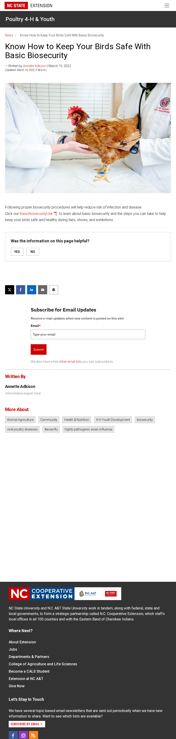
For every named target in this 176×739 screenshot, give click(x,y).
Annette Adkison (35, 66)
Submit (38, 349)
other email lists (70, 361)
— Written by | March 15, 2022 (38, 66)
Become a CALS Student (29, 671)
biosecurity (145, 420)
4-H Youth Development (113, 420)
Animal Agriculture (20, 420)
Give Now (17, 686)
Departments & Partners (29, 657)
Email (36, 326)
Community (48, 420)
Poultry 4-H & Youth (30, 19)
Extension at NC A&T (26, 679)
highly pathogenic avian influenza (88, 429)
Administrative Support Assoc (23, 393)
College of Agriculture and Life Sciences (43, 664)
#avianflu (51, 429)
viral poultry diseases (22, 429)
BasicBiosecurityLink (36, 213)
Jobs (13, 649)
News (9, 35)
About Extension (22, 642)
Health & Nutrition (76, 420)
